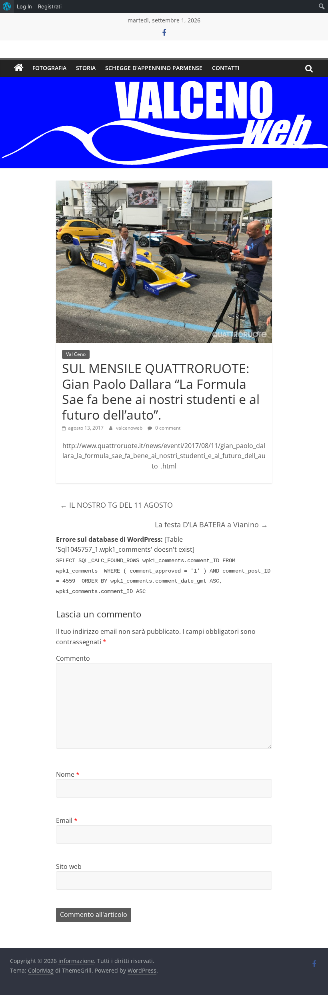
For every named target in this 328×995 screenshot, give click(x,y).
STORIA (86, 68)
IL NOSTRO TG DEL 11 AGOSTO (116, 505)
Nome (68, 774)
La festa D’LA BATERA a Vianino (211, 524)
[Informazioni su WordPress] (7, 6)
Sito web (69, 866)
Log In (24, 6)
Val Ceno (76, 354)
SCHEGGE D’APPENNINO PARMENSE (153, 68)
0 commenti (168, 427)
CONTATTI (225, 68)
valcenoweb (130, 427)
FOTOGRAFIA (49, 68)
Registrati (50, 6)
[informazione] (19, 68)
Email (67, 820)
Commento (73, 658)
